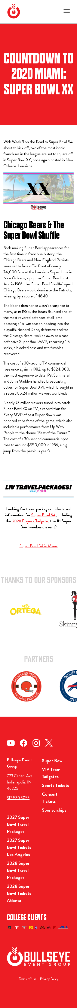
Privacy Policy (49, 978)
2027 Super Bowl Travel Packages (18, 824)
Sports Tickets (55, 785)
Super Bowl (53, 760)
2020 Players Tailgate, (30, 521)
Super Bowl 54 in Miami (38, 546)
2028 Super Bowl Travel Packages (18, 870)
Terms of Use (28, 978)
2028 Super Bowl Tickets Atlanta (19, 893)
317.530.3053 (18, 798)
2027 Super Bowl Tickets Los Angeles (19, 847)
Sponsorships (54, 810)
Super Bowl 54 (43, 515)
